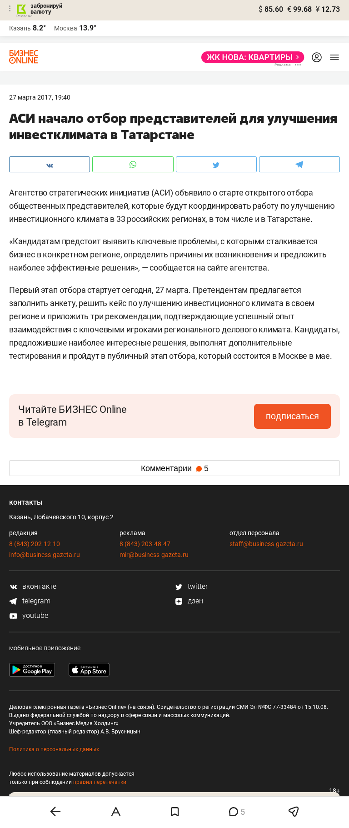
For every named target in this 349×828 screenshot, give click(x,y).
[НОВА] (250, 57)
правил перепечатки (99, 782)
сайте (217, 267)
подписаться (292, 416)
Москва (65, 28)
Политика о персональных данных (54, 749)
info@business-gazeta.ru (44, 554)
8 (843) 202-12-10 (34, 543)
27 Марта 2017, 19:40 (39, 97)
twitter (197, 586)
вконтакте (38, 586)
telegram (35, 601)
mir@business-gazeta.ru (154, 554)
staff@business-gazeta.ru (266, 543)
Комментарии (175, 468)
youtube (34, 615)
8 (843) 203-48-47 (145, 543)
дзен (194, 601)
